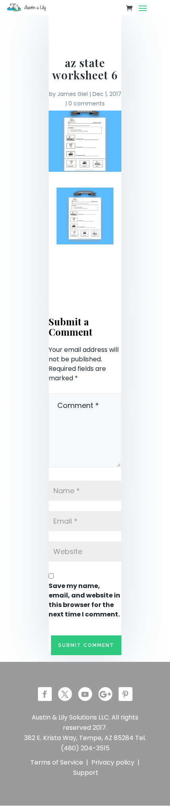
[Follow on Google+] (105, 694)
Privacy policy (112, 762)
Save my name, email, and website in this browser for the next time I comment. (84, 600)
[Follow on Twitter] (65, 694)
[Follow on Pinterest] (125, 694)
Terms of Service (56, 762)
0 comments (86, 103)
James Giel (72, 94)
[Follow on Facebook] (45, 694)
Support (85, 772)
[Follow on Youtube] (85, 694)
